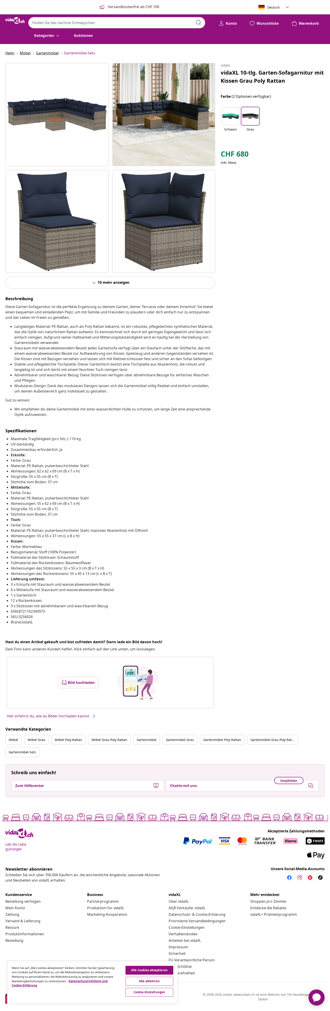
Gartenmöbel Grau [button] (180, 740)
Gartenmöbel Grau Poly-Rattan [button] (274, 740)
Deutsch (273, 7)
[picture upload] (138, 683)
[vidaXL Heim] (15, 20)
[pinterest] (310, 877)
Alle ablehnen (149, 981)
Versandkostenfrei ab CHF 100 (133, 6)
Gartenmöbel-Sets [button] (22, 752)
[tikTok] (320, 877)
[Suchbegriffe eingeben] (198, 22)
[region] (92, 982)
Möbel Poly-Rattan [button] (68, 740)
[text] (235, 155)
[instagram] (299, 877)
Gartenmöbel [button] (146, 740)
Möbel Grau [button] (36, 740)
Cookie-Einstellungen (187, 927)
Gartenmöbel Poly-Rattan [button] (222, 740)
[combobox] (116, 22)
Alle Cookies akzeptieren (149, 970)
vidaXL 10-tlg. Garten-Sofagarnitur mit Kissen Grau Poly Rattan (272, 76)
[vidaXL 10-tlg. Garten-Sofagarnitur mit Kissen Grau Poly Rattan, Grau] (57, 114)
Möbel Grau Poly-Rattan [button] (109, 740)
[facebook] (289, 877)
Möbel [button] (13, 740)
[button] (231, 122)
